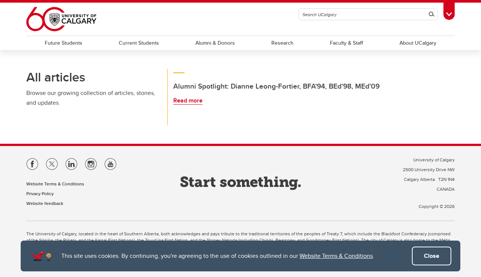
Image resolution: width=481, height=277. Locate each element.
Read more (188, 100)
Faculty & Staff (346, 43)
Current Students (139, 43)
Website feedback (44, 203)
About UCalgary (417, 43)
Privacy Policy (40, 193)
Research (282, 43)
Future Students (63, 43)
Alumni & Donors (215, 43)
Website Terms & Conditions (336, 255)
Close (431, 255)
